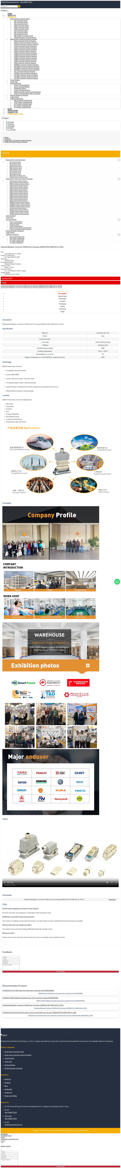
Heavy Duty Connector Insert (19, 19)
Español (11, 128)
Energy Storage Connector (19, 95)
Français (11, 124)
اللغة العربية (11, 129)
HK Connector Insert (21, 32)
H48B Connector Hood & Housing (25, 59)
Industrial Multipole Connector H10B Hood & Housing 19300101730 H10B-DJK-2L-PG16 (60, 1008)
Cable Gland (14, 97)
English (6, 118)
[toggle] (3, 155)
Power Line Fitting (15, 114)
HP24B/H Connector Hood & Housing (26, 70)
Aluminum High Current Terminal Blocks (27, 92)
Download (112, 899)
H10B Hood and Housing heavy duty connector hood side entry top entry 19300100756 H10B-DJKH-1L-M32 (60, 1015)
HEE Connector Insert (21, 27)
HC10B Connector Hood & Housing (26, 75)
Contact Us (8, 1092)
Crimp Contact (15, 80)
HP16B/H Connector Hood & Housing (26, 68)
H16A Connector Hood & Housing (25, 48)
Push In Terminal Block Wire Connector (27, 93)
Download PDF (7, 278)
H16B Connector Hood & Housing (25, 54)
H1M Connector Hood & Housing (25, 61)
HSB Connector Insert (21, 29)
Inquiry (4, 282)
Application (8, 1089)
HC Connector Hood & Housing (24, 71)
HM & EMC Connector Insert (23, 36)
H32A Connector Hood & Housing (25, 49)
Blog (6, 1086)
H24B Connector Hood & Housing (25, 56)
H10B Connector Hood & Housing (25, 53)
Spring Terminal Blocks (21, 87)
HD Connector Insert (21, 24)
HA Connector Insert (21, 20)
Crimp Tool (13, 82)
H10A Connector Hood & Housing (25, 46)
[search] (19, 6)
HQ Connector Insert (21, 31)
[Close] (1, 1150)
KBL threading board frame (23, 100)
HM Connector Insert (21, 34)
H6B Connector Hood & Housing (25, 51)
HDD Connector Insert (21, 25)
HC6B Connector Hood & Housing (25, 73)
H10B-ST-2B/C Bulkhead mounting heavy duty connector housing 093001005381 (60, 1001)
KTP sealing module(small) (23, 102)
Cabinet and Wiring (16, 99)
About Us (8, 1079)
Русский (11, 122)
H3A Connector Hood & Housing (25, 41)
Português (11, 126)
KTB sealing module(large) (23, 104)
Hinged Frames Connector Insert (25, 37)
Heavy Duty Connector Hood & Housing (23, 39)
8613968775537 (6, 1136)
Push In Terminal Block (21, 85)
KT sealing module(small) (22, 105)
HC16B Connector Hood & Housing (26, 76)
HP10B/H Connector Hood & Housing (26, 66)
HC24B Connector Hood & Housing (26, 78)
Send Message (60, 971)
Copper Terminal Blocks (22, 90)
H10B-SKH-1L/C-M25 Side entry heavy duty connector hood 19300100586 (60, 993)
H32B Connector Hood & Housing (25, 58)
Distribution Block (20, 88)
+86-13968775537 (26, 2)
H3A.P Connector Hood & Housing (25, 42)
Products (12, 17)
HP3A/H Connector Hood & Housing (26, 44)
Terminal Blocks (15, 83)
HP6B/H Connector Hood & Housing (26, 65)
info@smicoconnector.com (10, 2)
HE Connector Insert (21, 22)
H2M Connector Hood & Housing (25, 63)
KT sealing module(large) (22, 107)
